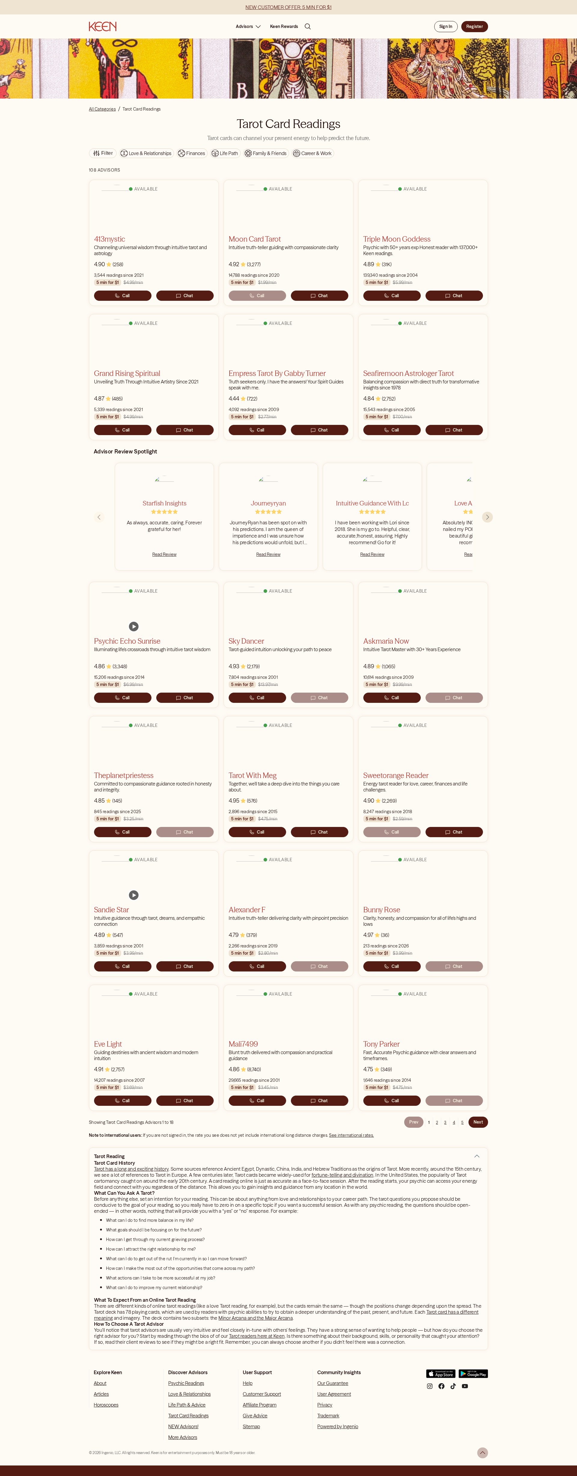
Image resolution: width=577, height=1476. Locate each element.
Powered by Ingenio (337, 1426)
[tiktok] (453, 1388)
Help (247, 1383)
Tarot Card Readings (188, 1416)
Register (474, 26)
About (100, 1383)
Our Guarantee (332, 1383)
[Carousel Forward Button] (487, 517)
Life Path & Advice (187, 1405)
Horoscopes (106, 1405)
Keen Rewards (284, 26)
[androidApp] (473, 1376)
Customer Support (262, 1394)
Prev (413, 1122)
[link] (134, 626)
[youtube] (465, 1388)
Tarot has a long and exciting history (131, 1169)
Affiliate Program (259, 1405)
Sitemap (251, 1426)
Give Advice (255, 1416)
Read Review (164, 554)
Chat (188, 295)
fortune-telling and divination (343, 1175)
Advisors (244, 26)
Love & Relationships (189, 1394)
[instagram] (429, 1388)
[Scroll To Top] (482, 1452)
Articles (101, 1394)
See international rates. (351, 1135)
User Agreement (334, 1394)
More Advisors (182, 1437)
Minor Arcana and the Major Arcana (255, 1318)
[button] (477, 1156)
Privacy (324, 1405)
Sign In (446, 26)
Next (478, 1122)
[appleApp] (441, 1376)
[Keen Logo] (102, 26)
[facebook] (441, 1388)
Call (126, 295)
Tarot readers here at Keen (257, 1336)
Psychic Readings (186, 1383)
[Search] (308, 26)
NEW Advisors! (183, 1426)
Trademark (328, 1416)
